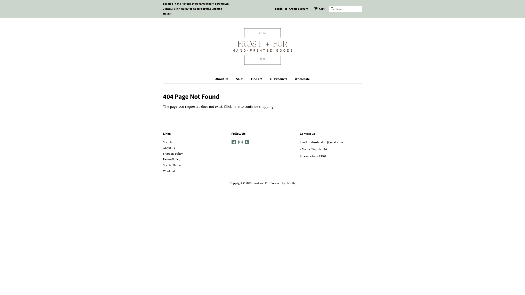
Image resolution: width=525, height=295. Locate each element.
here (236, 106)
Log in (279, 9)
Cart (321, 9)
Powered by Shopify (283, 183)
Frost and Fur (261, 183)
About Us (221, 79)
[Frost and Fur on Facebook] (233, 143)
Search (167, 142)
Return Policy (171, 159)
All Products (278, 79)
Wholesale (302, 79)
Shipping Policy (173, 153)
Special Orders (172, 165)
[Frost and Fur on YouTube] (247, 143)
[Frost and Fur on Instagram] (240, 143)
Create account (298, 9)
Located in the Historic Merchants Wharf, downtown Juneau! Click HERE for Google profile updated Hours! (196, 9)
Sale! (239, 79)
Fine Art (256, 79)
